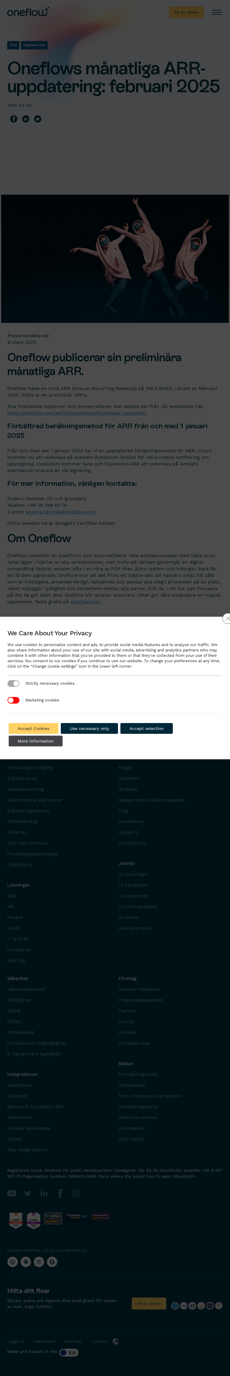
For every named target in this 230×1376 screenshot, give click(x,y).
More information (36, 741)
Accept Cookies (33, 728)
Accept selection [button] (146, 728)
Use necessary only (89, 728)
